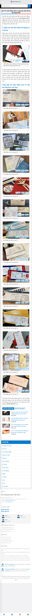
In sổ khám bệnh (7, 452)
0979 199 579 (5, 511)
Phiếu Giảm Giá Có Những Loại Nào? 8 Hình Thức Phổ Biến (15, 556)
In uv (3, 483)
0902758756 (23, 517)
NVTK (6, 519)
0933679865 (7, 521)
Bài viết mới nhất (20, 408)
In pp (3, 480)
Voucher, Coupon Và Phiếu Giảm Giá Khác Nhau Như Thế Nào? (16, 558)
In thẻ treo (5, 467)
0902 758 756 (5, 509)
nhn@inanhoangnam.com (10, 500)
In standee (5, 486)
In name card (6, 455)
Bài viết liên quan (8, 408)
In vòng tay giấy (6, 446)
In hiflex (4, 477)
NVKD (6, 515)
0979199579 (7, 517)
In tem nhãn (5, 461)
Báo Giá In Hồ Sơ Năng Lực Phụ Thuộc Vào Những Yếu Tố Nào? (16, 560)
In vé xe (4, 449)
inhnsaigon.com (9, 501)
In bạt (3, 474)
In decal (4, 458)
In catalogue (5, 471)
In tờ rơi (4, 464)
